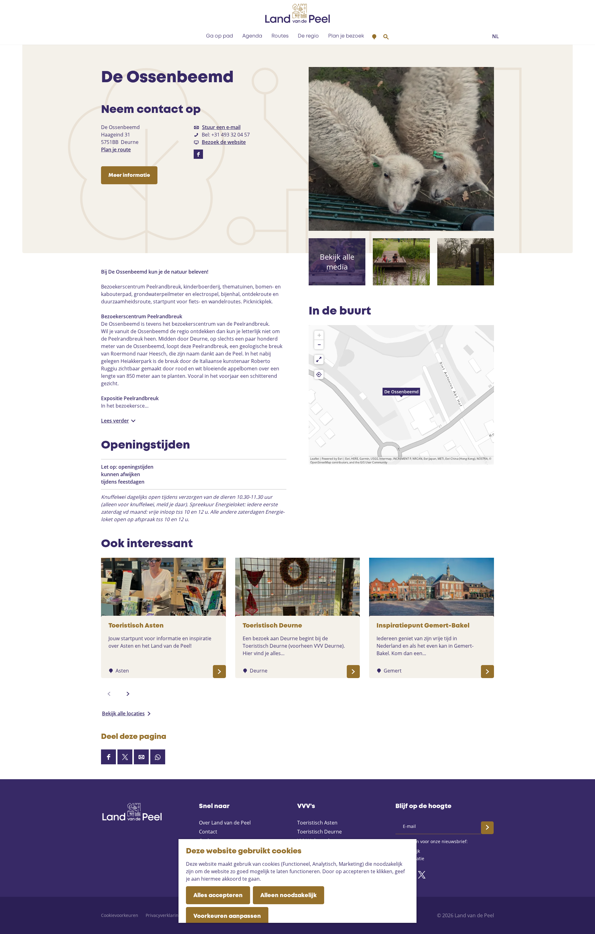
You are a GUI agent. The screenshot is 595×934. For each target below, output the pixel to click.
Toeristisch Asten (317, 822)
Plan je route (116, 149)
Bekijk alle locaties (123, 713)
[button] (401, 395)
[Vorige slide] (109, 694)
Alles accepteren (218, 895)
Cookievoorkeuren (119, 915)
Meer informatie (129, 175)
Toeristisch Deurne (319, 831)
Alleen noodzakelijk (288, 895)
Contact (208, 831)
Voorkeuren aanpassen (227, 916)
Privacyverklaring (163, 915)
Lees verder (115, 420)
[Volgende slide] (128, 694)
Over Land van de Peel (225, 822)
